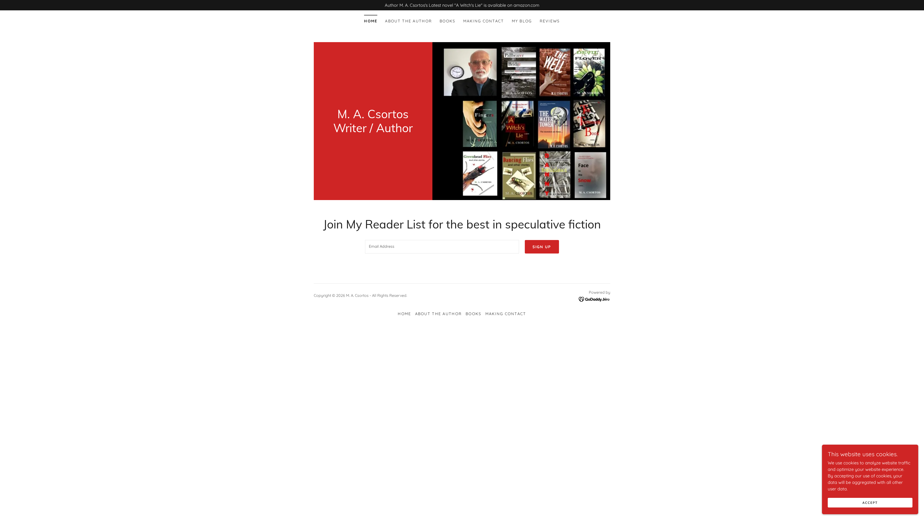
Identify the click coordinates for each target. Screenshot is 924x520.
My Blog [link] (522, 21)
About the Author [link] (408, 21)
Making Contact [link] (483, 21)
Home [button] (404, 313)
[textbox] (442, 247)
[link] (373, 130)
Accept (870, 502)
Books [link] (447, 21)
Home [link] (370, 21)
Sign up (542, 246)
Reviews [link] (550, 21)
